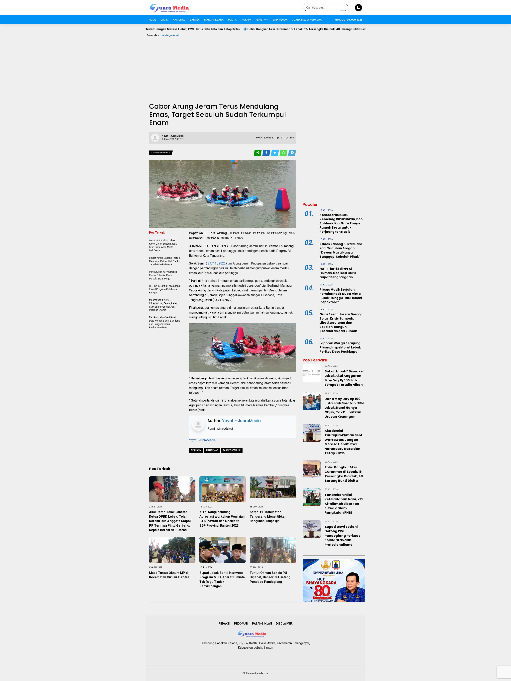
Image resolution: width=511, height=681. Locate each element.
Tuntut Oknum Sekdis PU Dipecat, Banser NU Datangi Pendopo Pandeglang (270, 577)
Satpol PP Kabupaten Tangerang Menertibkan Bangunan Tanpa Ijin (268, 516)
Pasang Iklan (262, 623)
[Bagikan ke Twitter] (275, 152)
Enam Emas (212, 450)
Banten (195, 19)
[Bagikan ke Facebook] (266, 152)
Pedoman (241, 623)
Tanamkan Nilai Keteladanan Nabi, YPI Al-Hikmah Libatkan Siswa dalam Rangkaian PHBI (344, 503)
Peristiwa (262, 19)
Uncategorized (169, 35)
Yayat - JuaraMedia (241, 420)
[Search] (344, 7)
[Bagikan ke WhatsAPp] (283, 152)
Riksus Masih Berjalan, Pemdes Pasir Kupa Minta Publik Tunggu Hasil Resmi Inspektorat (341, 295)
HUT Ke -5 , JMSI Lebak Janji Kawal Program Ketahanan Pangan (164, 289)
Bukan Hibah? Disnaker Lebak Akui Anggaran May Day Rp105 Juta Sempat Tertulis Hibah (344, 378)
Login (164, 19)
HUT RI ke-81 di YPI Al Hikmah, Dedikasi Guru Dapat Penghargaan (338, 273)
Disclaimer (284, 623)
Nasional (179, 19)
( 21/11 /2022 (216, 263)
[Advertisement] (255, 67)
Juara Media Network (307, 19)
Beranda (152, 35)
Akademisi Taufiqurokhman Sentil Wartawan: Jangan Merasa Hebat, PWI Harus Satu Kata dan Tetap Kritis (344, 441)
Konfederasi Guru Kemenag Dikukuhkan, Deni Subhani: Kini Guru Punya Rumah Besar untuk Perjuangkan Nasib (341, 223)
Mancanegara (214, 19)
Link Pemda (280, 19)
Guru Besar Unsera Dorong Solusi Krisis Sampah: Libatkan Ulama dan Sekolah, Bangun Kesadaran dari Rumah (341, 322)
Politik (232, 19)
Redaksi (224, 623)
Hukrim (246, 19)
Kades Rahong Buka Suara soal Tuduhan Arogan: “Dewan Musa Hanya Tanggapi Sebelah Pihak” (341, 250)
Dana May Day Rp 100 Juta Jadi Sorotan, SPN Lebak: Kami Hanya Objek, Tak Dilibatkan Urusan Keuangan (344, 408)
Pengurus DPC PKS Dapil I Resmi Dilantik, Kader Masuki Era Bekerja (163, 275)
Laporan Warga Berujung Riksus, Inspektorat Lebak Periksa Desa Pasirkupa (340, 347)
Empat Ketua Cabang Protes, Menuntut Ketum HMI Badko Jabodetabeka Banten (164, 261)
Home (152, 19)
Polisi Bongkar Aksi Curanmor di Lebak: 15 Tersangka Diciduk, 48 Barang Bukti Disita (270, 29)
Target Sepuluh (232, 450)
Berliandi (196, 450)
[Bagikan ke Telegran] (292, 152)
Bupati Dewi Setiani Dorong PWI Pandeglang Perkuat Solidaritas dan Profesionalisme (342, 535)
